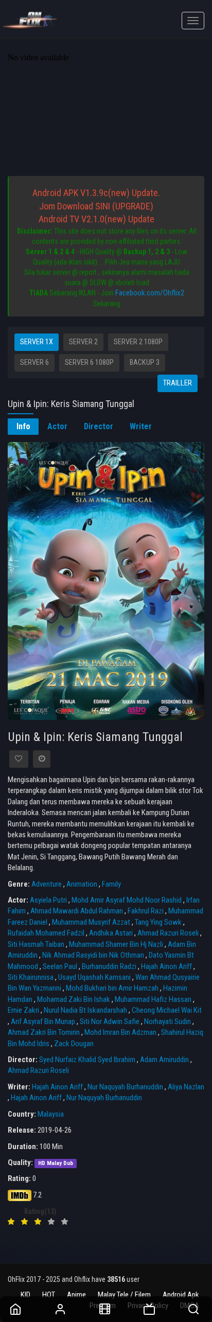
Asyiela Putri (48, 900)
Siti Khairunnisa (31, 977)
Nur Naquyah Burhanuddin (125, 1086)
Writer (141, 426)
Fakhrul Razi (146, 910)
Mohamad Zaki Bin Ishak (73, 999)
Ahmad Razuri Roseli (168, 933)
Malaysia (51, 1114)
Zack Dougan (74, 1043)
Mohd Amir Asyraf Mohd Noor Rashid (127, 900)
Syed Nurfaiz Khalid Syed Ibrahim (87, 1059)
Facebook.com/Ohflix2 (149, 292)
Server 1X (36, 342)
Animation (81, 884)
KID (25, 1294)
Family (111, 884)
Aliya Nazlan (186, 1086)
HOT (48, 1294)
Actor (57, 426)
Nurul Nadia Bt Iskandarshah (85, 1010)
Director (98, 426)
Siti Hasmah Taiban (36, 944)
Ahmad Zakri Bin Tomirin (44, 1032)
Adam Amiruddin (164, 1059)
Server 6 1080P (89, 362)
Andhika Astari (111, 933)
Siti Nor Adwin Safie (109, 1021)
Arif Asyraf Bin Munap (43, 1021)
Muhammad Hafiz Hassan (153, 999)
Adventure (46, 884)
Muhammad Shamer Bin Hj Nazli (116, 944)
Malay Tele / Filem (124, 1294)
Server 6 (34, 362)
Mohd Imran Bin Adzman (120, 1032)
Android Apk (181, 1294)
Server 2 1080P (138, 342)
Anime (76, 1294)
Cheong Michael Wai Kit (167, 1010)
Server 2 (83, 342)
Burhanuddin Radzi (109, 966)
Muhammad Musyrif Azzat (91, 922)
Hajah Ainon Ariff (166, 966)
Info (23, 426)
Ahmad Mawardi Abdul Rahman (76, 910)
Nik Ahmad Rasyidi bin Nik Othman (93, 955)
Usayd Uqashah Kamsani (94, 977)
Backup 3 (145, 362)
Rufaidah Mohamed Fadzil (46, 933)
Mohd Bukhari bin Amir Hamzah (112, 988)
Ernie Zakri (23, 1010)
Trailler (177, 383)
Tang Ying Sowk (158, 922)
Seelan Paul (60, 966)
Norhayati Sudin (167, 1021)
